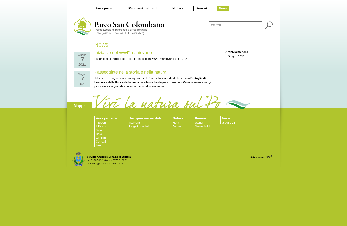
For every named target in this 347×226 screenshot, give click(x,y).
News (223, 8)
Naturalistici (202, 126)
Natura (177, 8)
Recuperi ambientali (144, 8)
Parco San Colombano (82, 27)
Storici (199, 122)
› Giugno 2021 (235, 56)
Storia (99, 130)
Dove (99, 134)
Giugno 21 (228, 122)
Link (98, 145)
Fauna (177, 126)
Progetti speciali (139, 126)
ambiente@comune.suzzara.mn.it (105, 163)
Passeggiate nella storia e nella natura (130, 72)
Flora (176, 122)
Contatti (101, 141)
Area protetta (106, 8)
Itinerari (201, 8)
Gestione (101, 137)
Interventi (134, 122)
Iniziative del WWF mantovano (123, 52)
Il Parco (101, 126)
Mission (101, 122)
